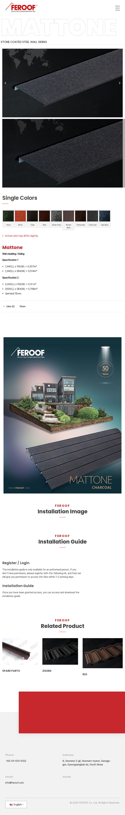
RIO (85, 674)
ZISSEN (46, 671)
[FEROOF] (21, 7)
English (17, 804)
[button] (5, 83)
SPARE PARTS (11, 671)
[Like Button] (4, 306)
